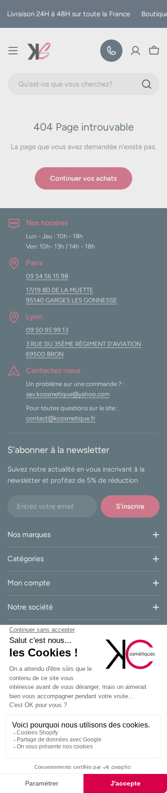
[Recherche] (146, 84)
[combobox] (83, 84)
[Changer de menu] (13, 50)
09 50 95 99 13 (47, 330)
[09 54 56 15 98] (111, 50)
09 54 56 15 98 (47, 276)
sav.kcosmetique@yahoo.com (67, 394)
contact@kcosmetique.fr (61, 418)
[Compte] (135, 50)
